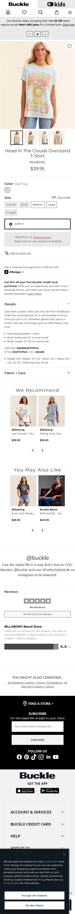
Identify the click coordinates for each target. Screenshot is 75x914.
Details (10, 304)
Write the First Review (37, 614)
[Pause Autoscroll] (37, 34)
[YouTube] (55, 756)
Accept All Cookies (34, 895)
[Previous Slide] (30, 34)
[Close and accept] (64, 854)
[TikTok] (34, 756)
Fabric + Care (15, 373)
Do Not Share (35, 905)
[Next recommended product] (42, 449)
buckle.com (51, 861)
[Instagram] (41, 756)
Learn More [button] (34, 293)
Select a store (42, 237)
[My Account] (8, 12)
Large (51, 204)
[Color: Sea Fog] (7, 190)
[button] (37, 288)
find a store (40, 703)
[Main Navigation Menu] (70, 13)
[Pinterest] (26, 756)
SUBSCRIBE (37, 740)
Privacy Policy (12, 883)
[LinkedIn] (48, 756)
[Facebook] (19, 756)
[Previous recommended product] (32, 449)
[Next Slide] (45, 34)
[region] (34, 881)
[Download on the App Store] (25, 790)
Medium (38, 204)
